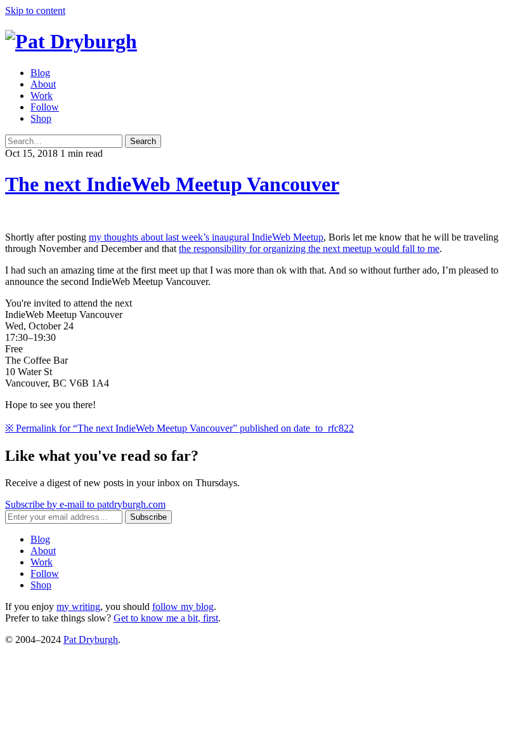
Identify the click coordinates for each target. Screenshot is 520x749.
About (43, 84)
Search (143, 141)
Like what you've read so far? (101, 455)
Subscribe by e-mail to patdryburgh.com (85, 504)
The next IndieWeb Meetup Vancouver (172, 184)
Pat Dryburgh (90, 639)
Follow (44, 107)
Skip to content (35, 10)
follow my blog (183, 606)
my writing (78, 606)
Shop (40, 118)
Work (41, 95)
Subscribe (148, 517)
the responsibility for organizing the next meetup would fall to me (309, 248)
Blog (40, 72)
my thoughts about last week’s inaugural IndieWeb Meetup (206, 237)
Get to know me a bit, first (166, 618)
